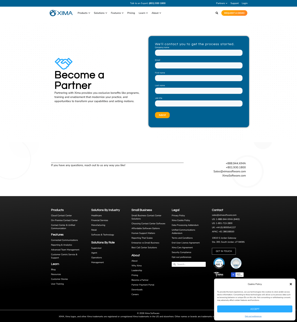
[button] (290, 284)
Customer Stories (59, 279)
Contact (217, 210)
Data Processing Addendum (185, 225)
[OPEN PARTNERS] (226, 3)
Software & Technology (102, 234)
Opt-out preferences (253, 316)
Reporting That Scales (142, 237)
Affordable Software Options (145, 228)
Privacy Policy (178, 215)
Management (97, 262)
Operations (96, 257)
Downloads (137, 289)
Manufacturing (98, 225)
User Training (57, 283)
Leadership (136, 270)
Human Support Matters (143, 233)
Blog (53, 269)
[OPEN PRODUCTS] (89, 13)
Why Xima (136, 265)
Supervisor (96, 248)
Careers (135, 294)
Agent (94, 252)
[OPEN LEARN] (147, 13)
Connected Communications (64, 240)
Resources (56, 274)
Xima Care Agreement (182, 247)
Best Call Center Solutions (144, 247)
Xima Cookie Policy (181, 220)
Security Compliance (181, 252)
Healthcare (96, 215)
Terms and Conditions (182, 237)
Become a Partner (139, 280)
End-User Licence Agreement (186, 242)
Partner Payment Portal (142, 284)
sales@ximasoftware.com (224, 215)
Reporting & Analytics (61, 244)
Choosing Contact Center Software (148, 223)
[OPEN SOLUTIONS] (106, 13)
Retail (94, 229)
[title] (237, 263)
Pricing (134, 275)
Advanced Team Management (65, 249)
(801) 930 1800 (157, 3)
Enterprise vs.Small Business (145, 242)
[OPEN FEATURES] (123, 13)
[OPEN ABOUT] (160, 13)
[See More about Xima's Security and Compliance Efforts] (220, 263)
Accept (254, 309)
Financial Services (99, 220)
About (134, 260)
